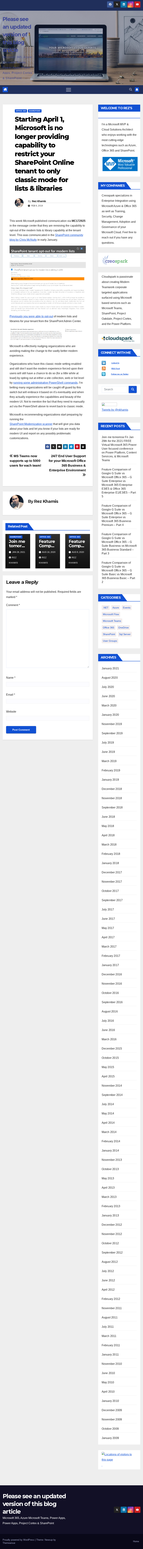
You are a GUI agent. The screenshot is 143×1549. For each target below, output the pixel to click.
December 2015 (112, 1048)
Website (11, 711)
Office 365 (21, 111)
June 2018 (108, 816)
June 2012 (108, 1280)
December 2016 (112, 974)
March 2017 (109, 946)
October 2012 (110, 1243)
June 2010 (108, 1373)
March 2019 (109, 761)
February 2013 (111, 1206)
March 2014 (109, 1132)
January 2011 (110, 1354)
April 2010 (108, 1391)
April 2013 (108, 1187)
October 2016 (110, 992)
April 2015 (108, 1076)
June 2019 (108, 751)
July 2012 (108, 1271)
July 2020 (108, 686)
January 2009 (110, 1438)
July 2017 (108, 909)
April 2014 (108, 1122)
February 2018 (111, 853)
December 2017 (112, 872)
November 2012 (112, 1234)
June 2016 (108, 1030)
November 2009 (112, 1419)
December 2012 (112, 1224)
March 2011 (109, 1336)
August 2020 (110, 677)
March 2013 (109, 1196)
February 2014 (111, 1141)
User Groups (110, 640)
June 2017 (108, 918)
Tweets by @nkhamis (115, 409)
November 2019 (112, 724)
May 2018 (108, 826)
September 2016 (112, 1002)
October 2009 (110, 1428)
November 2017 (112, 881)
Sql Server (125, 634)
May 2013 (108, 1178)
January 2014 (110, 1150)
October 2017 (110, 890)
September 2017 (112, 900)
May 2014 (108, 1113)
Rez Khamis (39, 201)
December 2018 (112, 788)
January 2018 (110, 863)
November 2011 (112, 1308)
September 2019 (112, 733)
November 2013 (112, 1159)
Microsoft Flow (111, 614)
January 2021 (110, 668)
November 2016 (112, 983)
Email (10, 694)
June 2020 (108, 696)
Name (10, 677)
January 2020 (110, 714)
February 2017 (111, 955)
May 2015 (108, 1067)
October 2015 (110, 1057)
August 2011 (110, 1317)
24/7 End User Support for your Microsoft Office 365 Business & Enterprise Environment (67, 463)
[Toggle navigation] (68, 90)
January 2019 (110, 779)
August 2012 (110, 1261)
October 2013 (110, 1169)
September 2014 (112, 1094)
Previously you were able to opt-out (31, 316)
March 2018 (109, 844)
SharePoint (34, 111)
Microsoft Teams (112, 620)
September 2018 (112, 807)
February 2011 (111, 1345)
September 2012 (112, 1252)
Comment (13, 605)
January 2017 (110, 965)
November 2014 (112, 1085)
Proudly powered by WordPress (19, 1540)
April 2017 (108, 937)
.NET (105, 607)
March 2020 (109, 705)
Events (126, 607)
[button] (130, 89)
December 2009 (112, 1410)
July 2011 (108, 1326)
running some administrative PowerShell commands (45, 382)
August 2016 (110, 1011)
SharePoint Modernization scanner (31, 424)
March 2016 (109, 1039)
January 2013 (110, 1215)
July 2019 (108, 742)
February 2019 (111, 770)
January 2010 (110, 1400)
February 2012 (111, 1298)
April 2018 (108, 835)
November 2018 (112, 798)
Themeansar (9, 1543)
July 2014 (108, 1104)
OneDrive (123, 627)
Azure (115, 607)
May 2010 (108, 1382)
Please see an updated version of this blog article (17, 34)
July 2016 (108, 1020)
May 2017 (108, 928)
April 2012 (108, 1289)
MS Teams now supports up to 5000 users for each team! (25, 460)
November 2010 (112, 1363)
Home (136, 1541)
